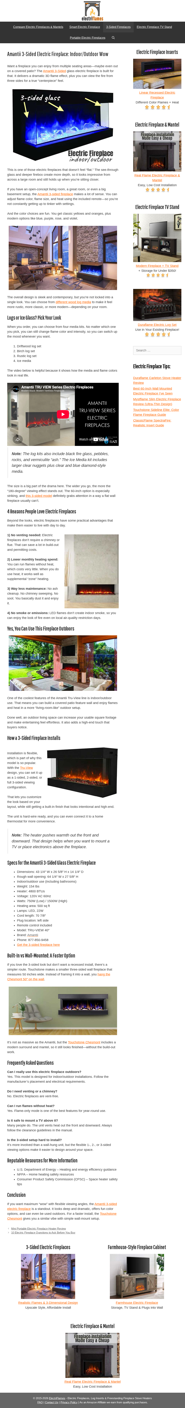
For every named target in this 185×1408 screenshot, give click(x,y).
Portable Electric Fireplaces (87, 37)
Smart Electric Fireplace (84, 26)
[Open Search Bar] (113, 37)
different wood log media (73, 302)
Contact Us (51, 1402)
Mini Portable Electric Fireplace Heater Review (38, 1228)
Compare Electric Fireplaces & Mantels (38, 26)
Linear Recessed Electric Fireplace (157, 95)
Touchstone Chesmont (84, 1042)
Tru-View (26, 768)
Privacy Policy (69, 1402)
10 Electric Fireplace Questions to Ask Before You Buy (43, 1232)
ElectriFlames (57, 1398)
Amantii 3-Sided (54, 71)
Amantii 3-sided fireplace (55, 194)
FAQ (40, 1402)
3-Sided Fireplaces (118, 26)
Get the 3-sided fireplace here (38, 945)
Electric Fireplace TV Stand (154, 26)
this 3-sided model (39, 496)
